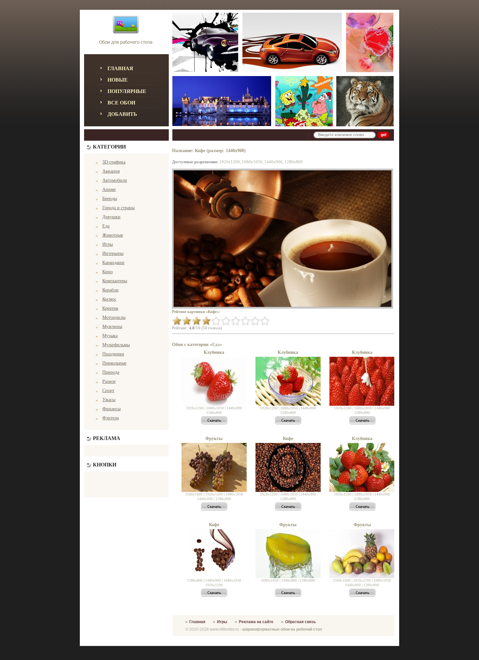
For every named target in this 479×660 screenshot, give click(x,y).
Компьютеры (114, 280)
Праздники (113, 354)
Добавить (122, 114)
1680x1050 (252, 161)
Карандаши (113, 262)
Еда (105, 226)
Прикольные (114, 363)
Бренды (109, 198)
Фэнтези (110, 418)
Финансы (111, 408)
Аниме (109, 189)
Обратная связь (300, 622)
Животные (112, 235)
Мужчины (112, 326)
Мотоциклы (113, 317)
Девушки (111, 216)
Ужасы (108, 399)
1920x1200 (229, 161)
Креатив (110, 308)
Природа (110, 372)
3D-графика (113, 162)
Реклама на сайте (256, 622)
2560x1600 (194, 494)
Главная (120, 68)
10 (265, 321)
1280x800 (293, 161)
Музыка (110, 335)
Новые (118, 80)
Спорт (108, 390)
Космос (109, 299)
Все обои (121, 102)
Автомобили (114, 180)
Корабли (110, 290)
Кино (107, 271)
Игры (107, 244)
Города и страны (118, 207)
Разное (109, 381)
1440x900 (273, 161)
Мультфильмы (116, 344)
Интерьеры (112, 253)
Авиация (111, 171)
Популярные (127, 91)
